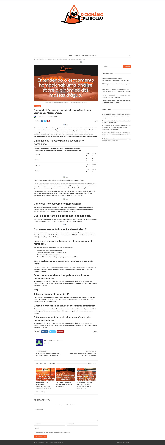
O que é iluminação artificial (110, 122)
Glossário (37, 106)
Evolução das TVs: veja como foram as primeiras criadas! (117, 125)
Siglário (77, 56)
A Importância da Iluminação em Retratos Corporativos (117, 120)
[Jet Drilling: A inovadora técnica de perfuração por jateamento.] (65, 374)
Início (70, 56)
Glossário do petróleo (89, 56)
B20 (130, 442)
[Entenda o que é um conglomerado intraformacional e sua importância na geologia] (45, 374)
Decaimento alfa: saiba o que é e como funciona (115, 138)
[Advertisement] (82, 41)
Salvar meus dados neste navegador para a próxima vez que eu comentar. (54, 432)
